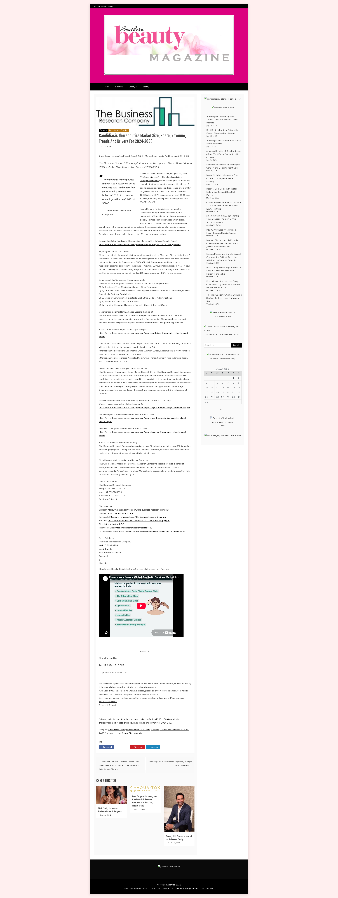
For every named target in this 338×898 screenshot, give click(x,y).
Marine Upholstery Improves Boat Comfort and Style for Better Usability (222, 178)
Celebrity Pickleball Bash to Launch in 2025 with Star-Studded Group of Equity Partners (223, 205)
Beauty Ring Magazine (132, 733)
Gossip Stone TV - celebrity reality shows (222, 334)
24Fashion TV (215, 359)
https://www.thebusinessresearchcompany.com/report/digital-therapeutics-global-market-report (144, 407)
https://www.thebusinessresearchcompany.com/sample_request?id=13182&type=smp (140, 244)
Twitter (123, 747)
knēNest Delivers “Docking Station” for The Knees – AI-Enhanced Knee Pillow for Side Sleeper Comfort (119, 765)
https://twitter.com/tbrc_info (120, 513)
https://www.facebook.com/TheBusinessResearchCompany (137, 517)
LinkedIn (103, 563)
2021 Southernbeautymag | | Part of (141, 888)
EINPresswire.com (149, 177)
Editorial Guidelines (108, 701)
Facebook (103, 556)
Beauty (145, 86)
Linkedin (153, 747)
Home (106, 86)
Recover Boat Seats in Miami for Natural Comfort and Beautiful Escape (221, 191)
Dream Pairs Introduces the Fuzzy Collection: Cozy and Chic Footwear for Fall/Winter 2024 (223, 284)
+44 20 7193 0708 (108, 545)
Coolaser (163, 888)
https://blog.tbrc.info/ (114, 524)
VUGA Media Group (223, 316)
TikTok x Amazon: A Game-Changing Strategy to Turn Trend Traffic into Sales (224, 297)
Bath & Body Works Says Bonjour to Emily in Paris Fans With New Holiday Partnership (223, 270)
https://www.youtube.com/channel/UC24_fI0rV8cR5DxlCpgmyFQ (139, 520)
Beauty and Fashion (118, 130)
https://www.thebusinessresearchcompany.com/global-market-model (152, 531)
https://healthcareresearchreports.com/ (133, 527)
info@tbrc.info (105, 549)
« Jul (221, 409)
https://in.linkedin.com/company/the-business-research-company (138, 509)
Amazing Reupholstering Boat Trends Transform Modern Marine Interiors (222, 119)
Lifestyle (132, 86)
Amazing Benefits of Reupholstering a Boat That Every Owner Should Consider (223, 154)
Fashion (119, 86)
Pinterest (138, 747)
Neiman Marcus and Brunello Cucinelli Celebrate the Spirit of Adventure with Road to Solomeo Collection (223, 257)
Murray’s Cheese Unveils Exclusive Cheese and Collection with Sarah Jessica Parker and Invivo (222, 243)
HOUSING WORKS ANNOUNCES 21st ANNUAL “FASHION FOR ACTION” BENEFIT (222, 219)
